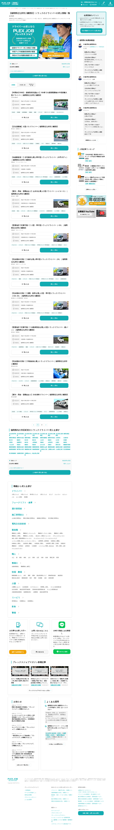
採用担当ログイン (82, 806)
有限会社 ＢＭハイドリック (17, 230)
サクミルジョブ (55, 810)
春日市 (26, 442)
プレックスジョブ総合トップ (14, 8)
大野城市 (34, 442)
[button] (34, 424)
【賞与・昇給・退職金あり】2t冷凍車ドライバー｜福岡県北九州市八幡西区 (39, 395)
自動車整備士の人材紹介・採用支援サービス (89, 803)
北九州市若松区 (20, 434)
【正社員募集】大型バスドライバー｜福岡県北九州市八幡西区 (34, 127)
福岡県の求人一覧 (40, 8)
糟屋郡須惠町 (28, 447)
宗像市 (42, 442)
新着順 (13, 85)
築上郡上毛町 (35, 453)
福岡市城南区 (43, 437)
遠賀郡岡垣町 (66, 447)
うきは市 (11, 444)
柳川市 (34, 440)
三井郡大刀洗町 (43, 450)
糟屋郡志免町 (20, 447)
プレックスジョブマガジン (58, 815)
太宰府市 (50, 442)
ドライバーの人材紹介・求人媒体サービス (89, 794)
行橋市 (65, 440)
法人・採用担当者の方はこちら (89, 2)
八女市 (42, 440)
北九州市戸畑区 (28, 434)
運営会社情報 (28, 795)
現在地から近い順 (31, 85)
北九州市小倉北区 (35, 434)
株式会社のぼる (14, 366)
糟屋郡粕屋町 (51, 447)
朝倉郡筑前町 (35, 449)
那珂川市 (58, 444)
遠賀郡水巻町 (59, 447)
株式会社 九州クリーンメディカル (18, 264)
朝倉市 (34, 444)
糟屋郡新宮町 (35, 447)
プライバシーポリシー (30, 797)
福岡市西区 (35, 437)
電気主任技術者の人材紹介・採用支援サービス (90, 799)
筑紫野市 (19, 442)
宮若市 (18, 444)
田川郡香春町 (66, 449)
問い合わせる (40, 652)
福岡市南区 (27, 437)
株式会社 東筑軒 (15, 196)
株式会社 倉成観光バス (16, 128)
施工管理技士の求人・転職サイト (60, 799)
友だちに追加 (63, 651)
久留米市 (65, 437)
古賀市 (57, 442)
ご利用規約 (27, 790)
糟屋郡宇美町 (66, 444)
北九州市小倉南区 (43, 434)
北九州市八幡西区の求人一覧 (51, 8)
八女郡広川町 (59, 449)
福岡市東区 (66, 433)
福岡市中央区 (20, 437)
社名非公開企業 (14, 97)
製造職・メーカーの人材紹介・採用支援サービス (91, 801)
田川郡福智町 (12, 453)
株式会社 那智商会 (15, 332)
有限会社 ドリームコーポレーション (19, 162)
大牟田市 (58, 437)
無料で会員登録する (18, 652)
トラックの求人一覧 (63, 8)
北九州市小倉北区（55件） (54, 733)
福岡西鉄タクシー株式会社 (97, 46)
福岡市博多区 (12, 437)
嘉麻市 (26, 444)
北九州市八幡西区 (59, 434)
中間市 (11, 442)
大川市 (57, 440)
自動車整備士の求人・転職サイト (60, 792)
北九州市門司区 (12, 434)
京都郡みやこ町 (28, 454)
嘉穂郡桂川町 (28, 449)
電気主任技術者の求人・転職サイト (60, 801)
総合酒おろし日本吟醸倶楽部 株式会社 (19, 298)
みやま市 (42, 444)
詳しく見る (54, 117)
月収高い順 (22, 85)
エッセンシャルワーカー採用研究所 (60, 817)
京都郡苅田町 (20, 453)
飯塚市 (18, 440)
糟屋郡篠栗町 (12, 447)
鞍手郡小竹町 (20, 449)
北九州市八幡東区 (51, 434)
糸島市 (49, 444)
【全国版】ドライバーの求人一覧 (28, 8)
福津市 (65, 442)
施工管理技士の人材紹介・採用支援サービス (89, 796)
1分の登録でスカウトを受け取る (91, 30)
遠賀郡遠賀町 (12, 449)
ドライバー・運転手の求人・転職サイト (61, 790)
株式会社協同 (14, 396)
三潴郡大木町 (51, 449)
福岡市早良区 (51, 437)
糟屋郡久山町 (43, 447)
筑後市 (49, 440)
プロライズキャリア (56, 813)
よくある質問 (28, 799)
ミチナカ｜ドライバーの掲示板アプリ (61, 824)
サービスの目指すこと (30, 792)
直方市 (11, 440)
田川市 (26, 440)
